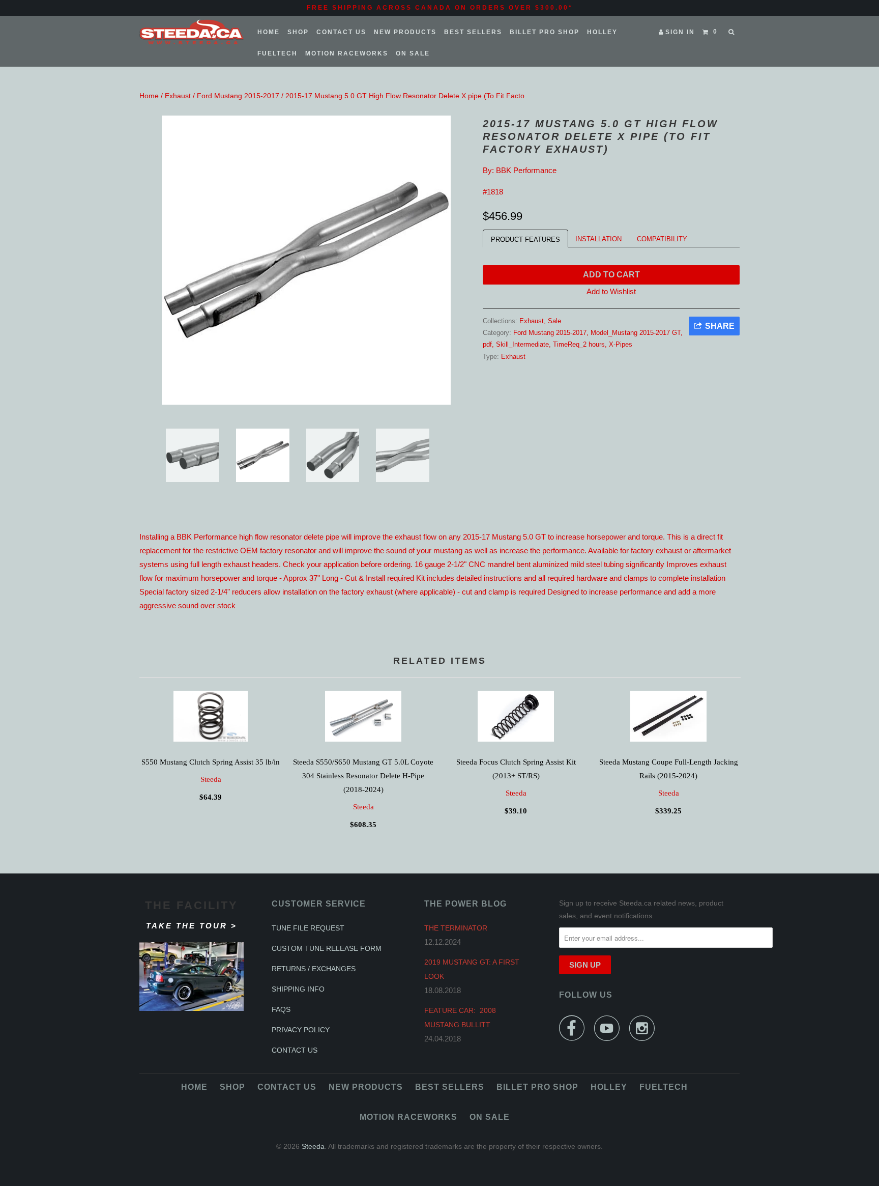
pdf (487, 344)
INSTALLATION (598, 239)
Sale (554, 321)
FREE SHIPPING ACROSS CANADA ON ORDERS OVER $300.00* (440, 7)
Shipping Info (298, 989)
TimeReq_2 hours (579, 344)
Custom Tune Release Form (327, 948)
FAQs (281, 1009)
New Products (405, 32)
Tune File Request (308, 928)
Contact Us (341, 32)
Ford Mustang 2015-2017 (238, 96)
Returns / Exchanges (314, 969)
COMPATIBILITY (662, 239)
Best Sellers (473, 32)
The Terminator (455, 928)
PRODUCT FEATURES (525, 239)
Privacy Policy (301, 1030)
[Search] (732, 32)
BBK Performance (526, 170)
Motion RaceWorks (346, 53)
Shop (298, 32)
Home (268, 32)
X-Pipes (620, 344)
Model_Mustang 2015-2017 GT (636, 332)
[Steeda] (191, 32)
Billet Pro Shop (544, 32)
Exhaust (178, 96)
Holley (602, 32)
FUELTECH (277, 53)
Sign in (680, 32)
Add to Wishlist (611, 291)
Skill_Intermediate (522, 344)
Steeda (210, 779)
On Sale (413, 53)
